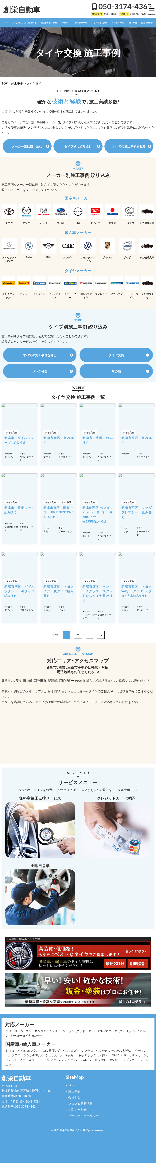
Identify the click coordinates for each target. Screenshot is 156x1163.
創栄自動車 (22, 9)
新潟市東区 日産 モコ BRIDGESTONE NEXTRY (60, 512)
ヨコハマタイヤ (26, 458)
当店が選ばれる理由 (49, 22)
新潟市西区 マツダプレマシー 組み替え (136, 512)
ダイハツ (9, 457)
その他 (116, 371)
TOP (5, 22)
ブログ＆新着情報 (80, 1103)
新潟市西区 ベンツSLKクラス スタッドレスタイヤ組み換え (97, 593)
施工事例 (133, 22)
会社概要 (74, 1097)
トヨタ (46, 610)
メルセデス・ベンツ (89, 616)
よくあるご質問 (100, 22)
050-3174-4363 (125, 6)
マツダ (46, 457)
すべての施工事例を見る (129, 146)
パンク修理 (39, 371)
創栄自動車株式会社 (71, 1130)
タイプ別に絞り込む (78, 146)
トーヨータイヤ (143, 533)
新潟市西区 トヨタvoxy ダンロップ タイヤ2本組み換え (138, 591)
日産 (45, 531)
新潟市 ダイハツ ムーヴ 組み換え (19, 440)
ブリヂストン (143, 457)
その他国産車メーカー (11, 528)
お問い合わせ (147, 22)
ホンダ (85, 536)
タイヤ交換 (116, 355)
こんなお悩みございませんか (24, 22)
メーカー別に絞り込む (27, 146)
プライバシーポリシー (83, 1115)
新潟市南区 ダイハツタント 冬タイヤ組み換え (19, 591)
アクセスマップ (118, 22)
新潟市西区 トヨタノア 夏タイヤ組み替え (58, 591)
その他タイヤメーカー (65, 458)
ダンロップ (142, 610)
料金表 (65, 22)
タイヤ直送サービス (81, 22)
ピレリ (62, 610)
